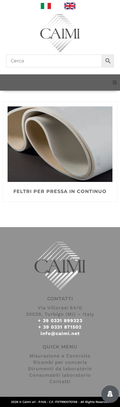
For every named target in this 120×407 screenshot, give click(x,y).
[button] (115, 82)
